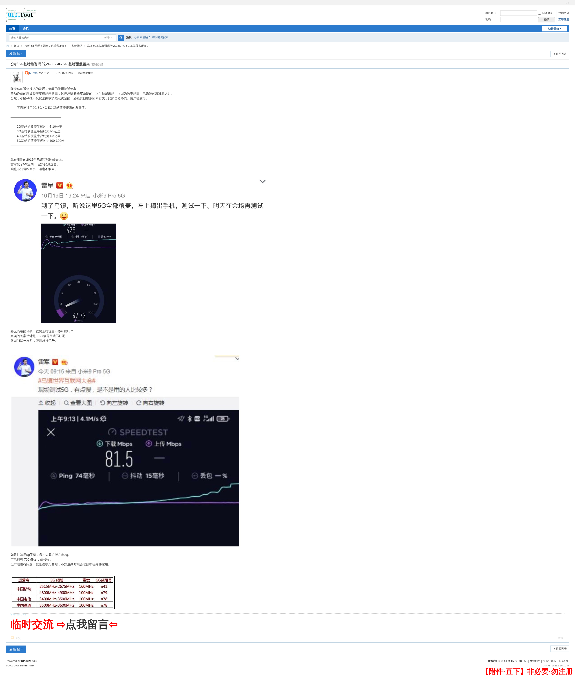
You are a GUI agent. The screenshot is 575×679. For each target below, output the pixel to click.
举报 (560, 638)
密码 (488, 19)
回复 (18, 638)
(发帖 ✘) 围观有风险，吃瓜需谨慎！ (45, 45)
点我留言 (87, 624)
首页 (12, 28)
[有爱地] (21, 14)
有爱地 (7, 46)
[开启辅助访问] (563, 3)
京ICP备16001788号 (513, 661)
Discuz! (26, 661)
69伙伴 (33, 73)
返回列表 (561, 53)
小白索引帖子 (142, 37)
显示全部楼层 (85, 73)
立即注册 (563, 19)
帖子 (107, 37)
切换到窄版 (567, 3)
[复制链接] (97, 64)
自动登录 (547, 13)
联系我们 (493, 661)
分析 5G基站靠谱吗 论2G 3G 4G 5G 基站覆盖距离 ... (118, 45)
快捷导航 (553, 28)
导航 (25, 28)
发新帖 (14, 53)
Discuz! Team (27, 665)
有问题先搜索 (160, 37)
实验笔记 (76, 45)
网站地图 (535, 661)
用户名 (489, 13)
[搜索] (121, 38)
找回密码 (563, 13)
